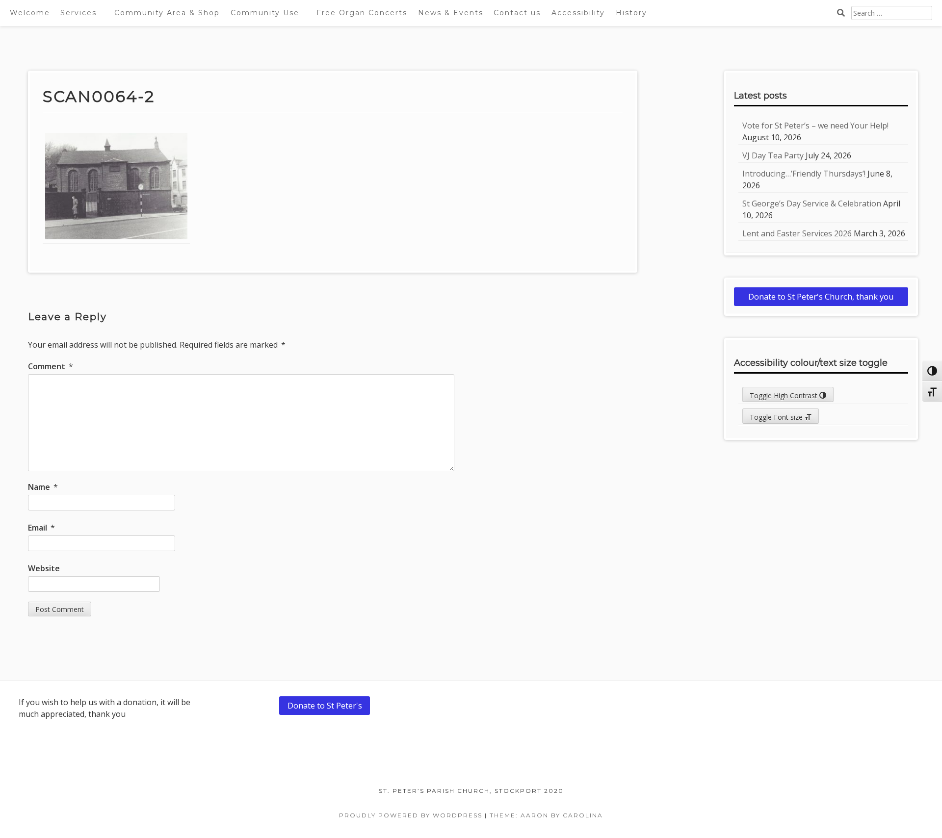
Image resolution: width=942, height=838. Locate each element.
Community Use (265, 12)
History (631, 12)
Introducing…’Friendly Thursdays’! (803, 173)
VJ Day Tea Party (773, 155)
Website (44, 568)
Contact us (517, 12)
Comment (50, 366)
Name (43, 487)
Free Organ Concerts (361, 12)
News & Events (450, 12)
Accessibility (578, 12)
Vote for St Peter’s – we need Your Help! (815, 125)
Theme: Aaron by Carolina (546, 815)
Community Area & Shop (167, 12)
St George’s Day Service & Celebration (811, 203)
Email (41, 527)
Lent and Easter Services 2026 (797, 233)
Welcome (30, 12)
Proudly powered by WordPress (410, 815)
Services (78, 12)
